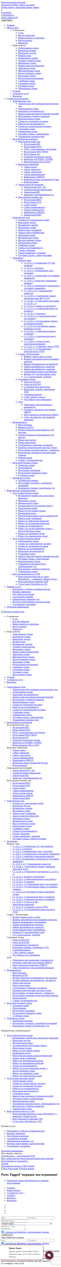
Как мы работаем (26, 35)
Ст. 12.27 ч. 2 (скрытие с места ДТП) (41, 346)
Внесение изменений (28, 164)
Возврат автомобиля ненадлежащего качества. (34, 919)
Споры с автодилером (28, 354)
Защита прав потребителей (31, 65)
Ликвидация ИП (32, 192)
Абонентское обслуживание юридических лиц (35, 689)
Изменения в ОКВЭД (34, 177)
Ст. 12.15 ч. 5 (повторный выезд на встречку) (34, 879)
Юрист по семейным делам (31, 533)
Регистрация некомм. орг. (30, 197)
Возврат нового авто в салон (38, 356)
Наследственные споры (29, 73)
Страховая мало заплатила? (37, 387)
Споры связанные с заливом (32, 253)
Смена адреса (30, 167)
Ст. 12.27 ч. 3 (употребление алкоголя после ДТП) (37, 350)
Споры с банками (26, 250)
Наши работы (13, 1190)
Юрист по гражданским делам (33, 536)
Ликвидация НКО (32, 215)
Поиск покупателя (27, 440)
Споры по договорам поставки (33, 121)
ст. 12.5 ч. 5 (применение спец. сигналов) (32, 851)
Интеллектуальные (19, 1003)
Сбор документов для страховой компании (33, 967)
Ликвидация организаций (30, 184)
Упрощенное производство (31, 136)
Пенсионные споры (27, 88)
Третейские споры (21, 478)
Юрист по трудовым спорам (31, 511)
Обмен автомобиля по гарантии (39, 366)
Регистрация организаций (30, 78)
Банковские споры (27, 50)
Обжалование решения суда (25, 599)
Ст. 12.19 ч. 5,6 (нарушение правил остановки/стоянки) (41, 322)
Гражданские (15, 801)
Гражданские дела (21, 217)
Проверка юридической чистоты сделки (37, 447)
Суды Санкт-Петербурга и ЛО (32, 584)
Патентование (25, 468)
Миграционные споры (29, 71)
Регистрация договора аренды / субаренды (38, 450)
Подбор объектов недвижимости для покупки (34, 978)
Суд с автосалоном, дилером (37, 377)
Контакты (17, 96)
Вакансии (23, 43)
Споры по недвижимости (30, 526)
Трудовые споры (26, 86)
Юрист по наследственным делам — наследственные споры (36, 529)
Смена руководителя (34, 210)
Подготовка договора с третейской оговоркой (34, 1023)
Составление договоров (24, 604)
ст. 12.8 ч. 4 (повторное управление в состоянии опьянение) (42, 287)
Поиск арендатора (27, 442)
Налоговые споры (27, 76)
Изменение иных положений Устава (41, 179)
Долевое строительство (29, 60)
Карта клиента (25, 40)
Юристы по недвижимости (31, 124)
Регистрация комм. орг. (29, 141)
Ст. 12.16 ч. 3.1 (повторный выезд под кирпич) (35, 884)
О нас (21, 33)
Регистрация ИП (32, 144)
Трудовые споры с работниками (33, 134)
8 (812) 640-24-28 (9, 17)
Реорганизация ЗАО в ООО (37, 162)
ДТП (20, 402)
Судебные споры (26, 475)
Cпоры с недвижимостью (30, 460)
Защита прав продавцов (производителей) (38, 114)
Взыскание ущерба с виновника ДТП (30, 947)
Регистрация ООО (33, 146)
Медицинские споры (28, 237)
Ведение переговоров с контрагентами (31, 602)
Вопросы (11, 1198)
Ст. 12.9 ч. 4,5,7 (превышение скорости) (31, 864)
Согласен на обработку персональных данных (27, 1232)
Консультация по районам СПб (33, 581)
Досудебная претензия (23, 594)
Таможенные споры (27, 131)
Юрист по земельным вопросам (33, 521)
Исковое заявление (21, 592)
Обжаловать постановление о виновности (32, 960)
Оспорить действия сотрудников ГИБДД (32, 962)
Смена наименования (34, 174)
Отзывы (16, 91)
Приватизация (25, 457)
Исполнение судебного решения (34, 116)
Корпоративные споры (29, 119)
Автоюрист (18, 258)
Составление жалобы (22, 597)
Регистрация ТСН (32, 202)
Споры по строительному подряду (34, 126)
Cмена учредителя (33, 172)
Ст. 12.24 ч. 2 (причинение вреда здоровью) (33, 899)
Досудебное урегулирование (37, 399)
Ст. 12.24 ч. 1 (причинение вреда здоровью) (33, 897)
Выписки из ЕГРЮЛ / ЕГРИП (38, 159)
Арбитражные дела (21, 101)
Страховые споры (26, 83)
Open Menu (7, 20)
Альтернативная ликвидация (38, 189)
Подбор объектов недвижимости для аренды (34, 980)
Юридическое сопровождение (21, 490)
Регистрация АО (32, 154)
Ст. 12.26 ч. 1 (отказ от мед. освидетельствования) (37, 342)
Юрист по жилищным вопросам (33, 523)
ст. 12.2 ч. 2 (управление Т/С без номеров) (32, 846)
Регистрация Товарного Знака (32, 473)
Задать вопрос (8, 7)
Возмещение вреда (27, 513)
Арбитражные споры (28, 48)
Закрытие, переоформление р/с (39, 194)
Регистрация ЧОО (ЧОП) (36, 151)
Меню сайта (13, 28)
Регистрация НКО (33, 200)
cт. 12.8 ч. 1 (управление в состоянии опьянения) (36, 854)
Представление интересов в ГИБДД (41, 414)
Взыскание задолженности (31, 111)
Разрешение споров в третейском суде (36, 488)
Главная (10, 25)
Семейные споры (26, 81)
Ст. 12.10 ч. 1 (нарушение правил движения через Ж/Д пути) (40, 297)
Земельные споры (26, 68)
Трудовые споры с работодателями (35, 255)
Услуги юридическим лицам (26, 538)
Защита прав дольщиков (30, 230)
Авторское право (26, 465)
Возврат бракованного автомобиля (40, 364)
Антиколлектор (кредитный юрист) (35, 506)
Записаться (6, 5)
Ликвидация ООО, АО (35, 187)
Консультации (25, 425)
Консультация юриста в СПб (26, 574)
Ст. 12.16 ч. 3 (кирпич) (35, 313)
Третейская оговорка (28, 480)
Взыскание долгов (27, 53)
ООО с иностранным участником (40, 149)
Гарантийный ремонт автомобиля (40, 371)
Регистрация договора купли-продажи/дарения (35, 995)
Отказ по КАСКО (32, 384)
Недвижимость (19, 422)
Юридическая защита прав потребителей (38, 516)
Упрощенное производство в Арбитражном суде (32, 565)
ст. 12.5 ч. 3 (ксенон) (34, 268)
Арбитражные (16, 687)
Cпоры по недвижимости (30, 248)
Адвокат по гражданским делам (33, 220)
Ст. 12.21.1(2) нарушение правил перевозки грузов (40, 327)
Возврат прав (24, 55)
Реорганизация (31, 182)
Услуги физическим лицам (25, 493)
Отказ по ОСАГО (32, 382)
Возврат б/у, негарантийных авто (40, 374)
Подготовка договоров (29, 470)
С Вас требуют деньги (34, 397)
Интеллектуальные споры (25, 463)
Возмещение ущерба (28, 58)
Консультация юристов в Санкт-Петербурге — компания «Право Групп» (37, 577)
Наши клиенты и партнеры (31, 38)
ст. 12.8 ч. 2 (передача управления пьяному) (33, 856)
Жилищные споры (27, 63)
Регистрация (19, 722)
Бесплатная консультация (13, 2)
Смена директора (32, 169)
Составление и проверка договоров (35, 445)
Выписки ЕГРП (25, 427)
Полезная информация (18, 607)
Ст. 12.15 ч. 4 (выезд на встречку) (40, 306)
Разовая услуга (14, 586)
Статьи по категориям (17, 98)
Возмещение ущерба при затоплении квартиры (35, 1038)
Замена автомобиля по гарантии (39, 369)
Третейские (16, 1018)
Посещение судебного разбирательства (31, 589)
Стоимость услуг (20, 93)
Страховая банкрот (33, 394)
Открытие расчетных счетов (37, 157)
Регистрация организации (25, 139)
